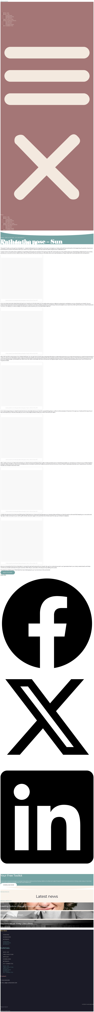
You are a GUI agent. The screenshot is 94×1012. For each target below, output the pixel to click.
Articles (9, 227)
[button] (47, 121)
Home (2, 237)
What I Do (6, 14)
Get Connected (8, 25)
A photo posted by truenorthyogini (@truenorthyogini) (15, 300)
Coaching (9, 15)
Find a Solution (8, 223)
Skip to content (4, 1)
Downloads (10, 228)
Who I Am (6, 217)
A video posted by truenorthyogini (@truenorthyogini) (15, 353)
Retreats (9, 22)
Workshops (10, 220)
